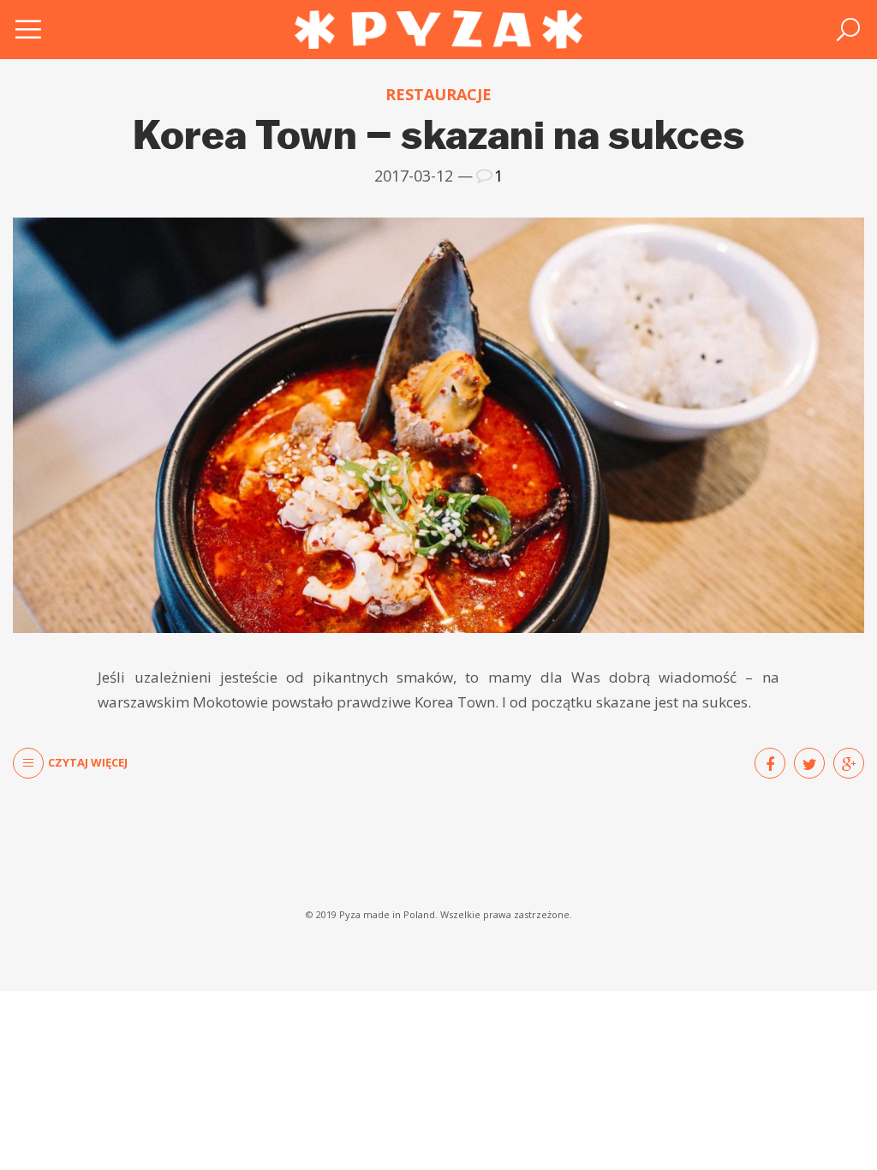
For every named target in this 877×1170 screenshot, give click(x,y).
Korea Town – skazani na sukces (439, 134)
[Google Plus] (848, 763)
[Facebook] (770, 763)
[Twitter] (809, 763)
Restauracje (438, 94)
